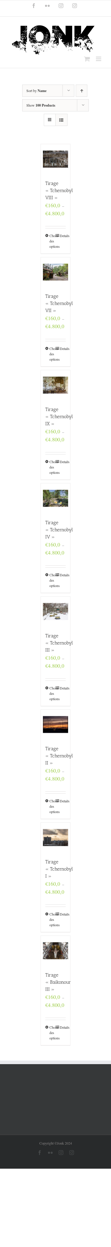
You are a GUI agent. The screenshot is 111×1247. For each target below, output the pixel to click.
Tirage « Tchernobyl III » (59, 643)
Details (63, 235)
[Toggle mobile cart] (87, 59)
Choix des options (52, 241)
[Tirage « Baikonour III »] (55, 951)
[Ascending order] (81, 91)
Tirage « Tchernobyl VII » (59, 303)
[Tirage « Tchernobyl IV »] (55, 498)
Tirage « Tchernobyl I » (59, 869)
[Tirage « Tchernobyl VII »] (55, 272)
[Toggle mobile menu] (99, 59)
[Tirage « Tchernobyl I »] (55, 837)
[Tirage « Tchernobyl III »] (55, 611)
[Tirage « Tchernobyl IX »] (55, 385)
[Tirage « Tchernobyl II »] (55, 725)
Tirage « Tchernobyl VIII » (59, 190)
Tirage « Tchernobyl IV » (59, 530)
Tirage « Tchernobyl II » (59, 756)
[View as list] (61, 120)
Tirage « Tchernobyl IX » (59, 416)
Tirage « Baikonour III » (58, 982)
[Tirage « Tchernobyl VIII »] (55, 159)
